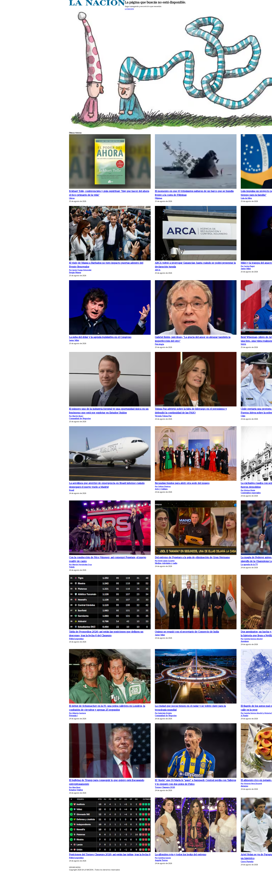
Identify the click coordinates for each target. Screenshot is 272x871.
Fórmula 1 (73, 716)
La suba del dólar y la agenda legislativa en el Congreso (100, 337)
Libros (72, 198)
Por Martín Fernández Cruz (80, 564)
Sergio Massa (75, 273)
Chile (243, 416)
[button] (110, 161)
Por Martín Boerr (76, 416)
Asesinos (245, 642)
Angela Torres (161, 861)
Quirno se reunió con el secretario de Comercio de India (187, 632)
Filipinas (158, 198)
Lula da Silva (246, 198)
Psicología (159, 344)
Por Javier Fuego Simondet (80, 270)
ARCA (157, 270)
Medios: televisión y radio (166, 563)
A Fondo (244, 716)
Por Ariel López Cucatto (165, 561)
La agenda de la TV (249, 565)
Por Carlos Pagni (248, 266)
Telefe (72, 567)
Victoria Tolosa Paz (163, 416)
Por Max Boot (74, 787)
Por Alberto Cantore (77, 713)
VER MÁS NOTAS (75, 867)
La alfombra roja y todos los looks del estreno (180, 854)
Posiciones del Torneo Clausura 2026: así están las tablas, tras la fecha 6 (109, 854)
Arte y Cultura (161, 489)
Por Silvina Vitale (248, 490)
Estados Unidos (76, 790)
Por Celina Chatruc (163, 486)
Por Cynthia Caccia (163, 858)
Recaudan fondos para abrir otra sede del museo (182, 483)
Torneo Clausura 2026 (165, 788)
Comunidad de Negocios (80, 419)
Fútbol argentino (76, 639)
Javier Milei (246, 269)
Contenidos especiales (251, 493)
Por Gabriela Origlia (163, 713)
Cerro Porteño (247, 862)
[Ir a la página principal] (97, 5)
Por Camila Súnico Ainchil (252, 639)
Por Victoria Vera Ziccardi (251, 783)
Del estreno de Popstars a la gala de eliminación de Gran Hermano (192, 557)
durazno (244, 786)
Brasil (71, 490)
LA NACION (129, 9)
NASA (243, 344)
